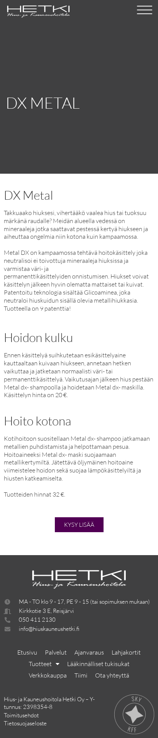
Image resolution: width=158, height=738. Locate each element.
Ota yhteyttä (112, 675)
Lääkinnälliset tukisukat (98, 664)
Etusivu (27, 652)
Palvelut (56, 652)
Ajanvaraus (89, 652)
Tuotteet (40, 664)
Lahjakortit (126, 652)
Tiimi (80, 675)
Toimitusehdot (21, 715)
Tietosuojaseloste (25, 723)
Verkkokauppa (48, 675)
